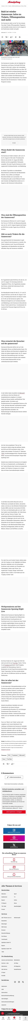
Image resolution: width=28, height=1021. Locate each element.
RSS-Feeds (4, 927)
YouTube (15, 663)
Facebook (7, 665)
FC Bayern (3, 903)
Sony (25, 728)
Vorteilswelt (4, 939)
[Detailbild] (25, 42)
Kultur (15, 900)
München (3, 893)
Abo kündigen (4, 998)
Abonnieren (4, 966)
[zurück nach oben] (14, 1010)
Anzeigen (14, 142)
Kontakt (3, 975)
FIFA (3, 453)
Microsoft (22, 393)
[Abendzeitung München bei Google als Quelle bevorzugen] (20, 37)
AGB (2, 989)
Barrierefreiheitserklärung (7, 995)
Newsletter (4, 920)
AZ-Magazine (17, 966)
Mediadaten (17, 960)
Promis (3, 909)
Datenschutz (4, 992)
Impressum (4, 986)
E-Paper (3, 972)
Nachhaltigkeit (17, 906)
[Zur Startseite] (14, 3)
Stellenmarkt (17, 917)
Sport (15, 893)
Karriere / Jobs (5, 963)
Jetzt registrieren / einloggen (14, 812)
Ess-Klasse (4, 936)
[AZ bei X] (23, 982)
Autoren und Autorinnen (7, 960)
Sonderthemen (17, 969)
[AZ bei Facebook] (15, 982)
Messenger (4, 923)
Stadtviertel (4, 897)
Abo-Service (4, 969)
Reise (15, 903)
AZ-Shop (16, 963)
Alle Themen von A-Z (6, 917)
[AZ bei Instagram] (19, 982)
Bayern (3, 900)
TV (14, 897)
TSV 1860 (3, 906)
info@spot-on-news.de (5, 749)
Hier (3, 806)
